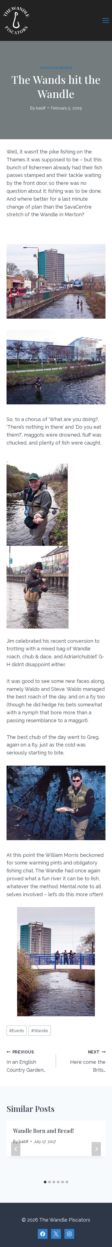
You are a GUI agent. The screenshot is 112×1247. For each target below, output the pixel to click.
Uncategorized (56, 68)
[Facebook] (43, 1234)
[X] (56, 1234)
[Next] (96, 1149)
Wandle (39, 1030)
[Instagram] (69, 1234)
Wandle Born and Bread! (43, 1130)
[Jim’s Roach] (56, 543)
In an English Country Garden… (26, 1061)
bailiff (40, 108)
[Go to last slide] (15, 1149)
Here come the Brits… (87, 1061)
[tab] (45, 1182)
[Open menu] (105, 20)
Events (16, 1030)
